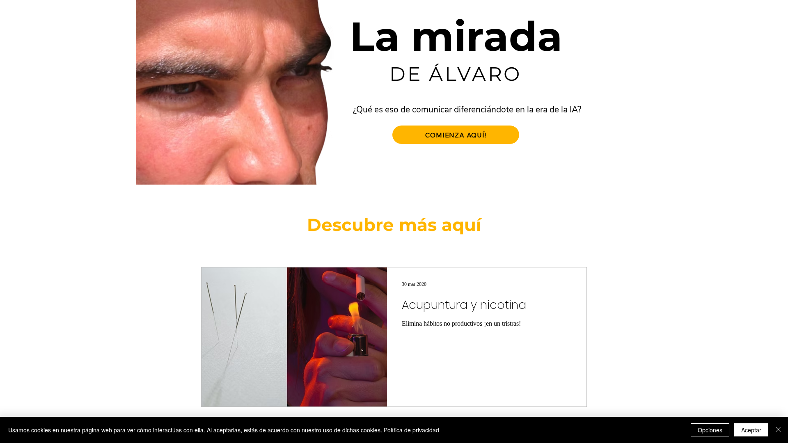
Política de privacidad (411, 430)
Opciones (710, 430)
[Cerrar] (778, 429)
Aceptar (751, 430)
